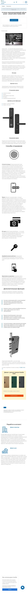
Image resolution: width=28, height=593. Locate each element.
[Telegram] (18, 2)
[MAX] (21, 2)
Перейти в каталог (14, 395)
